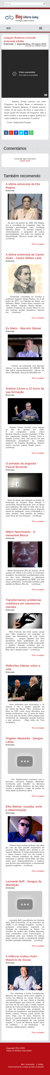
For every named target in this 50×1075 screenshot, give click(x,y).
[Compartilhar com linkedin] (26, 132)
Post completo (38, 244)
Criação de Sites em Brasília (33, 1067)
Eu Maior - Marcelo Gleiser (23, 328)
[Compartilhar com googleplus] (11, 132)
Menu (8, 28)
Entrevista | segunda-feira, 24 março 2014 (25, 44)
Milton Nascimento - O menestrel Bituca (20, 533)
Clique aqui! (25, 161)
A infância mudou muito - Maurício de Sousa (22, 958)
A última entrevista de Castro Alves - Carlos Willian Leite (25, 256)
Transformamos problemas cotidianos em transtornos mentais (23, 603)
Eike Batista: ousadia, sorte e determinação (24, 808)
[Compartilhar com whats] (31, 132)
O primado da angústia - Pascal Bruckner (22, 465)
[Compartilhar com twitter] (21, 132)
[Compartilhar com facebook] (16, 132)
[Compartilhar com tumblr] (6, 132)
